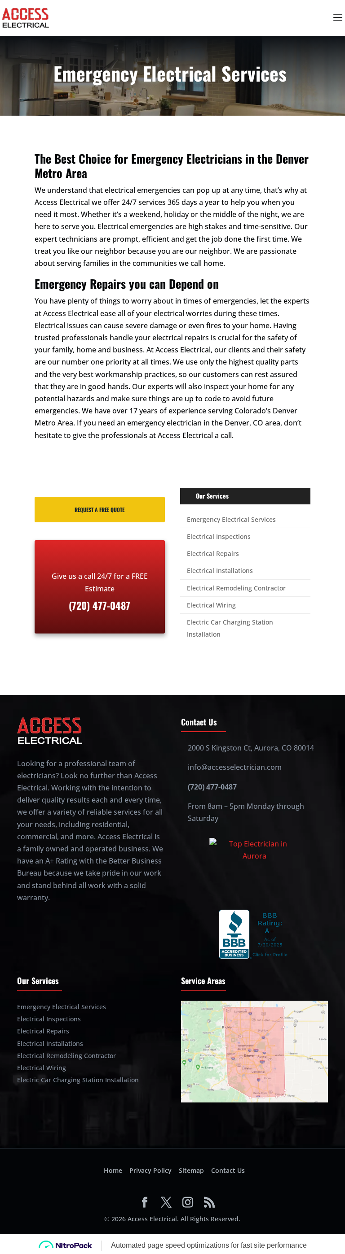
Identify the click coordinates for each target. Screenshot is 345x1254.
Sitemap (191, 1170)
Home (113, 1170)
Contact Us (228, 1170)
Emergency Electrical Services (231, 519)
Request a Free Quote (99, 509)
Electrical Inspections (219, 536)
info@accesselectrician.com (235, 767)
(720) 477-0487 (212, 787)
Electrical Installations (220, 570)
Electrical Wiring (211, 605)
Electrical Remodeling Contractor (236, 588)
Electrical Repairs (213, 553)
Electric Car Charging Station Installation (78, 1080)
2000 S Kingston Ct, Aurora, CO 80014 (251, 748)
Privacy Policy (150, 1170)
